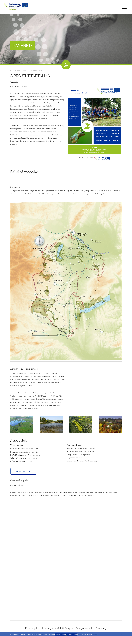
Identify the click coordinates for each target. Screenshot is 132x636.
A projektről (22, 70)
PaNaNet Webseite (24, 171)
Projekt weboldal (23, 471)
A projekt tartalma (35, 70)
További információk (92, 634)
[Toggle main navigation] (124, 6)
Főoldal (13, 70)
